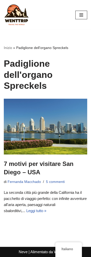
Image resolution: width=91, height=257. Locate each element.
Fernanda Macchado (24, 182)
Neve (23, 252)
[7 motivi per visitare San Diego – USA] (45, 127)
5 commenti (55, 182)
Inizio (8, 48)
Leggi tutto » (36, 211)
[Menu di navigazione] (81, 15)
